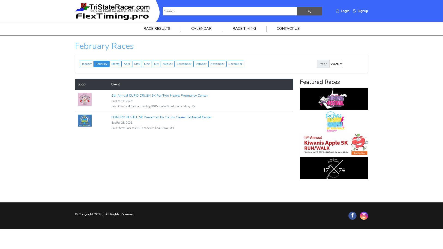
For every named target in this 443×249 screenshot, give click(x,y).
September (184, 64)
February (101, 64)
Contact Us (288, 28)
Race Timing (244, 28)
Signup (362, 11)
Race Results (157, 28)
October (200, 64)
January (87, 64)
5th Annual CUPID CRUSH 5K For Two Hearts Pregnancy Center (159, 95)
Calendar (201, 28)
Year (323, 64)
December (235, 64)
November (217, 64)
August (168, 64)
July (156, 64)
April (127, 64)
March (115, 64)
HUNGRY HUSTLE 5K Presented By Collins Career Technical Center (161, 117)
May (137, 64)
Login (344, 11)
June (147, 64)
